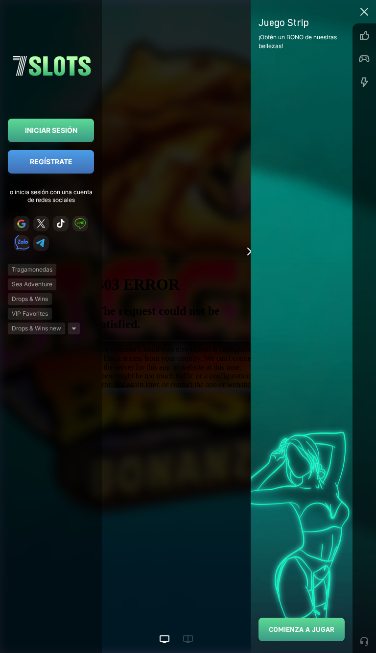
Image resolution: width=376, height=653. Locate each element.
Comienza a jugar (301, 629)
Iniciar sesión (51, 130)
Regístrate (51, 161)
